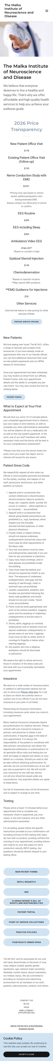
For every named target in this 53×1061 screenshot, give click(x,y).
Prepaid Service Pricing (26, 322)
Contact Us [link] (26, 1000)
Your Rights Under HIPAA (26, 942)
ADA (26, 892)
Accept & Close (26, 1054)
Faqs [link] (26, 1007)
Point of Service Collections (26, 922)
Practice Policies (26, 932)
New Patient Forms (26, 872)
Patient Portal (14, 397)
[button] (47, 11)
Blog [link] (26, 1004)
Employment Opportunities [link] (26, 1011)
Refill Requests (26, 882)
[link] (20, 16)
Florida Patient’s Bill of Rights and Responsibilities (26, 902)
